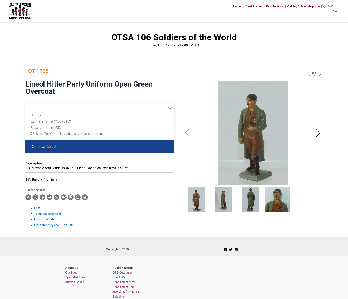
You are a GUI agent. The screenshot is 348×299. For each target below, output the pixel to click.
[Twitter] (230, 249)
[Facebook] (225, 249)
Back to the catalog (314, 73)
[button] (318, 133)
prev (308, 73)
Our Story (71, 272)
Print (37, 208)
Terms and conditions (47, 214)
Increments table (45, 219)
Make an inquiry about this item (54, 225)
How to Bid (119, 277)
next (320, 73)
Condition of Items (124, 282)
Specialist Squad (76, 277)
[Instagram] (236, 249)
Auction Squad (74, 282)
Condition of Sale (123, 287)
